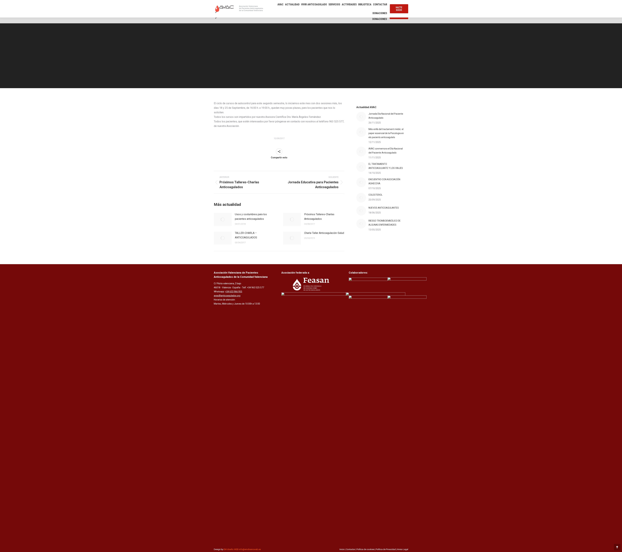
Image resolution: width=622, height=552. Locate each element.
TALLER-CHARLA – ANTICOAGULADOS (246, 235)
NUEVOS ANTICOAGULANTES (384, 207)
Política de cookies (365, 549)
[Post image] (223, 219)
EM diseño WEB (231, 549)
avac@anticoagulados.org (227, 295)
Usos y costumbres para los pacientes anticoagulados (251, 216)
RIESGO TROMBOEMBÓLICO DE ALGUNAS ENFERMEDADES (385, 222)
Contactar (350, 549)
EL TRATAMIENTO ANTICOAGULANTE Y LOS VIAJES (386, 166)
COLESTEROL (375, 195)
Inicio (342, 549)
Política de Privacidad (386, 549)
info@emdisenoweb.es (250, 549)
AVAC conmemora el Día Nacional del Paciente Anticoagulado (386, 150)
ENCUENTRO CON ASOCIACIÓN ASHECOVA (384, 181)
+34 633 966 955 (233, 291)
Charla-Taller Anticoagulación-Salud (324, 233)
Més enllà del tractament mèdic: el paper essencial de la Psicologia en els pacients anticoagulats (386, 133)
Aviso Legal (402, 549)
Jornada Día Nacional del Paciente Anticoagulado (386, 115)
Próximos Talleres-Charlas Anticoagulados (319, 216)
